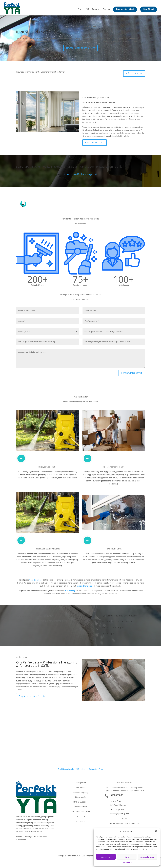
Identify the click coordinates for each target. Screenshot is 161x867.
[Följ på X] (23, 845)
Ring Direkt (148, 9)
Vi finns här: (81, 769)
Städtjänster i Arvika (66, 769)
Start (80, 9)
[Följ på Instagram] (28, 845)
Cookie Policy (127, 862)
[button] (156, 831)
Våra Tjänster (93, 9)
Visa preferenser (147, 857)
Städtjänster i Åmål (95, 769)
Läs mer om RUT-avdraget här (80, 174)
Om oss (106, 9)
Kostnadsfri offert (125, 9)
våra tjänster (35, 580)
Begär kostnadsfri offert (80, 48)
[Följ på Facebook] (18, 845)
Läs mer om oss (94, 142)
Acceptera (106, 857)
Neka (127, 857)
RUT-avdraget (56, 166)
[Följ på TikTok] (33, 845)
